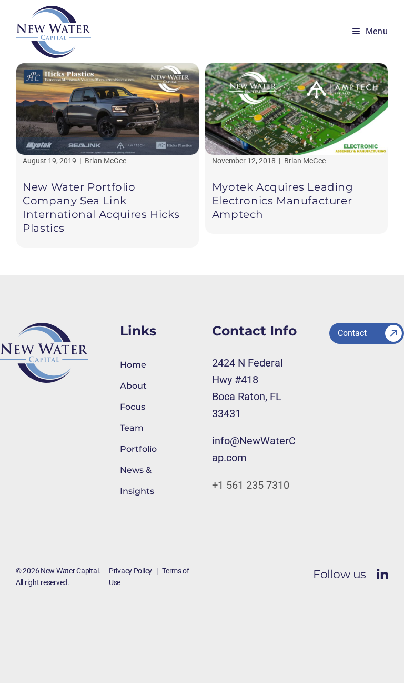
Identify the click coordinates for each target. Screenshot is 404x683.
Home (133, 365)
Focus (132, 407)
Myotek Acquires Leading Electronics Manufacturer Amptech (283, 201)
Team (132, 428)
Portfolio (138, 449)
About (133, 386)
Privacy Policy (130, 571)
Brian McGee (105, 160)
